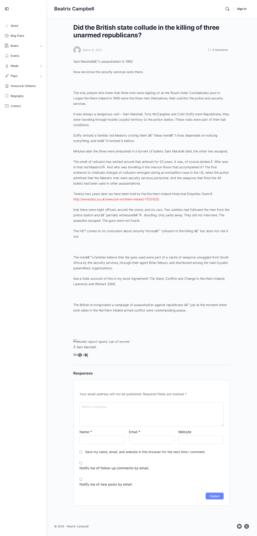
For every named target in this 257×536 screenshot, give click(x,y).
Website (184, 432)
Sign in (242, 8)
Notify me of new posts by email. (106, 484)
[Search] (227, 8)
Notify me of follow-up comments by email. (114, 468)
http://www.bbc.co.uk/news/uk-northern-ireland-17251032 (116, 199)
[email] (239, 526)
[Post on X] (86, 354)
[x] (246, 526)
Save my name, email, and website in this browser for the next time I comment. (145, 452)
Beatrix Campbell (74, 9)
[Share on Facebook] (80, 354)
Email (134, 432)
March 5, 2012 (92, 50)
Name (86, 432)
